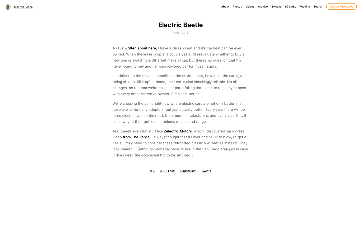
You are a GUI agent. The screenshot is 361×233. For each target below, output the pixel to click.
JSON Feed (167, 171)
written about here (140, 48)
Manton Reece (23, 7)
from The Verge (136, 137)
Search (318, 6)
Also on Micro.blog (341, 6)
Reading (305, 6)
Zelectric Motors (178, 131)
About (225, 6)
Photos (237, 6)
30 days (276, 6)
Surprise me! (188, 171)
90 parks (290, 6)
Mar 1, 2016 (180, 32)
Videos (249, 6)
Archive (263, 6)
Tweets (206, 171)
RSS (152, 171)
